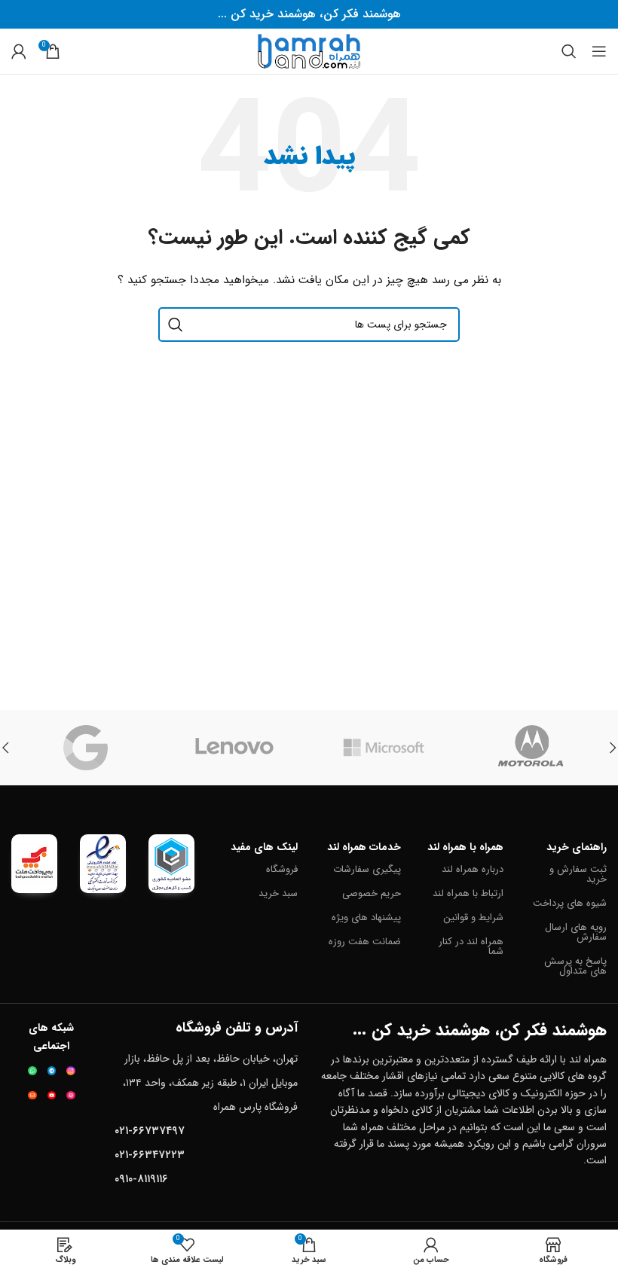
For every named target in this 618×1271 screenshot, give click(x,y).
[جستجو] (569, 51)
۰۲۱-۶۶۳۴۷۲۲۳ (150, 1155)
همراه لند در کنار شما (471, 946)
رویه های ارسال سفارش (576, 932)
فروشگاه (282, 869)
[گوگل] (86, 747)
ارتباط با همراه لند (468, 893)
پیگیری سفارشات (367, 869)
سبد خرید (278, 893)
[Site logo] (309, 50)
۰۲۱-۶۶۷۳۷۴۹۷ (150, 1131)
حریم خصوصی (371, 893)
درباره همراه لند (472, 869)
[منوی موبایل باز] (599, 51)
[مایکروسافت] (383, 747)
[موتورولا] (532, 747)
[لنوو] (235, 747)
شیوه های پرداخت (570, 903)
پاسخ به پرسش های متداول (575, 966)
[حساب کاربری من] (19, 51)
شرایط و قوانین (473, 917)
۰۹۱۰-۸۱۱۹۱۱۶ (141, 1179)
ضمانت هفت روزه (365, 941)
